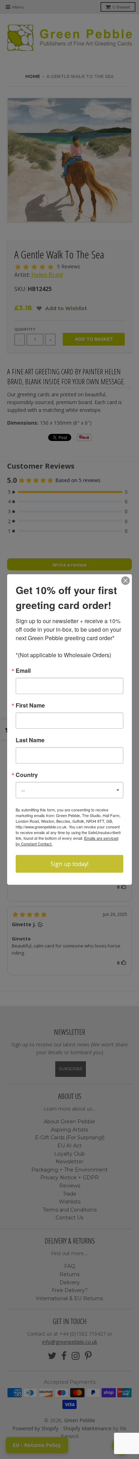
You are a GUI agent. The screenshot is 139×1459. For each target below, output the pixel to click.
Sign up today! (69, 864)
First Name (30, 705)
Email (23, 670)
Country (27, 775)
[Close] (125, 580)
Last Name (30, 740)
